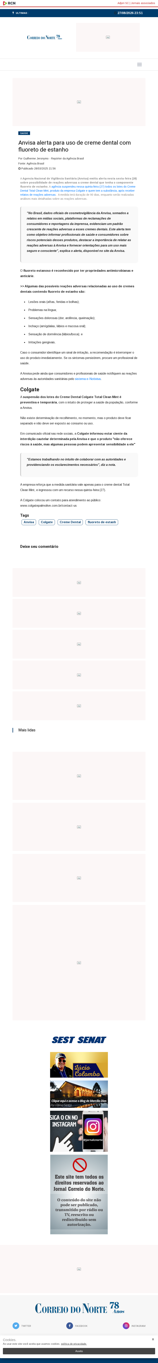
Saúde (24, 133)
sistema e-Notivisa (88, 379)
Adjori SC (123, 3)
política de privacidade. (74, 1343)
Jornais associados (143, 3)
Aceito (79, 1351)
